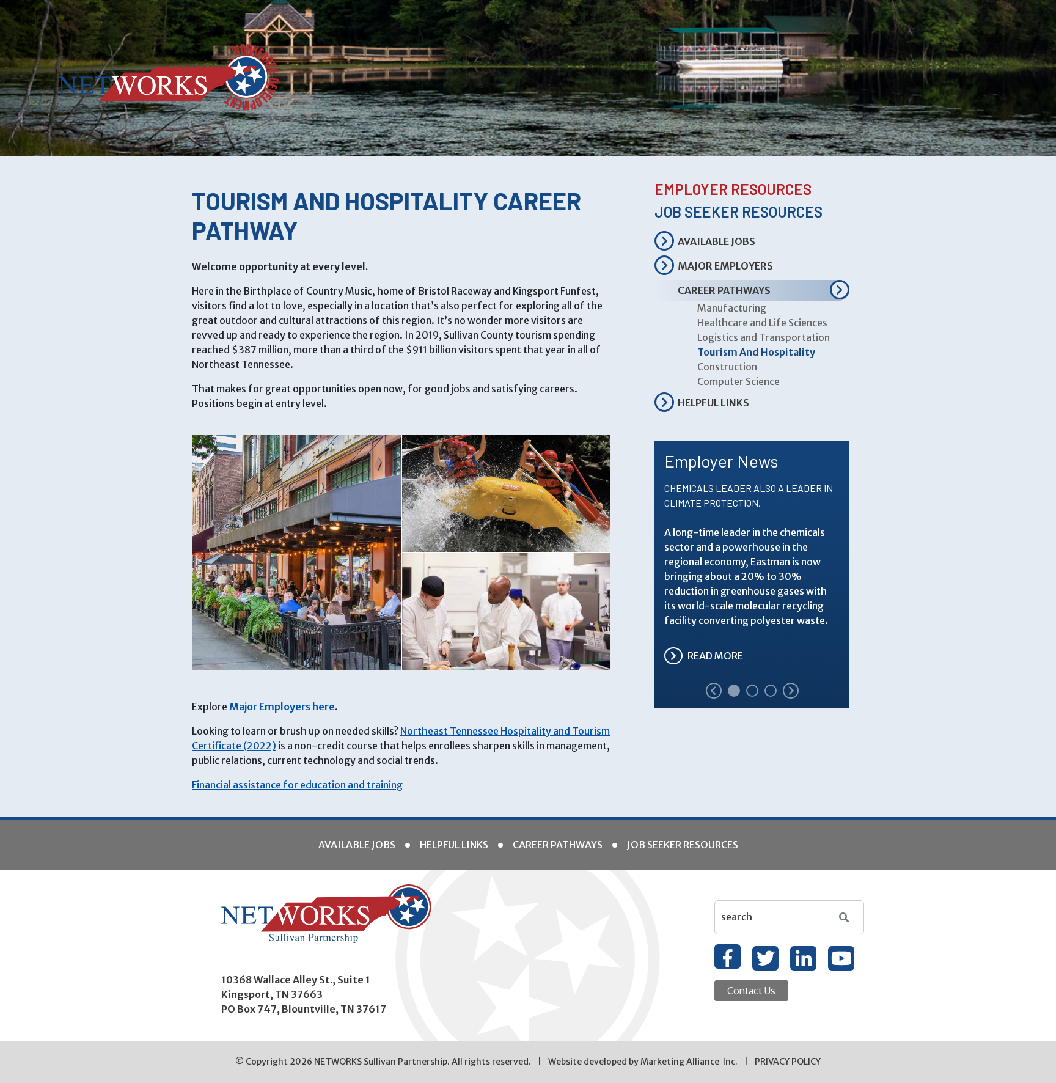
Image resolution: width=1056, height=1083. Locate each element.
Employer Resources (733, 189)
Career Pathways (724, 290)
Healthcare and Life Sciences (762, 323)
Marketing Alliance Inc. (689, 1061)
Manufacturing (731, 308)
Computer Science (738, 381)
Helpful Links (713, 403)
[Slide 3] (771, 691)
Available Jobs (716, 241)
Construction (727, 367)
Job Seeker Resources (738, 212)
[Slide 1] (734, 691)
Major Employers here (282, 706)
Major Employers (725, 266)
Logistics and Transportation (763, 337)
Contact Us (751, 991)
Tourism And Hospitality (756, 352)
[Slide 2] (752, 691)
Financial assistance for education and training (297, 785)
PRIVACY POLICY (788, 1061)
